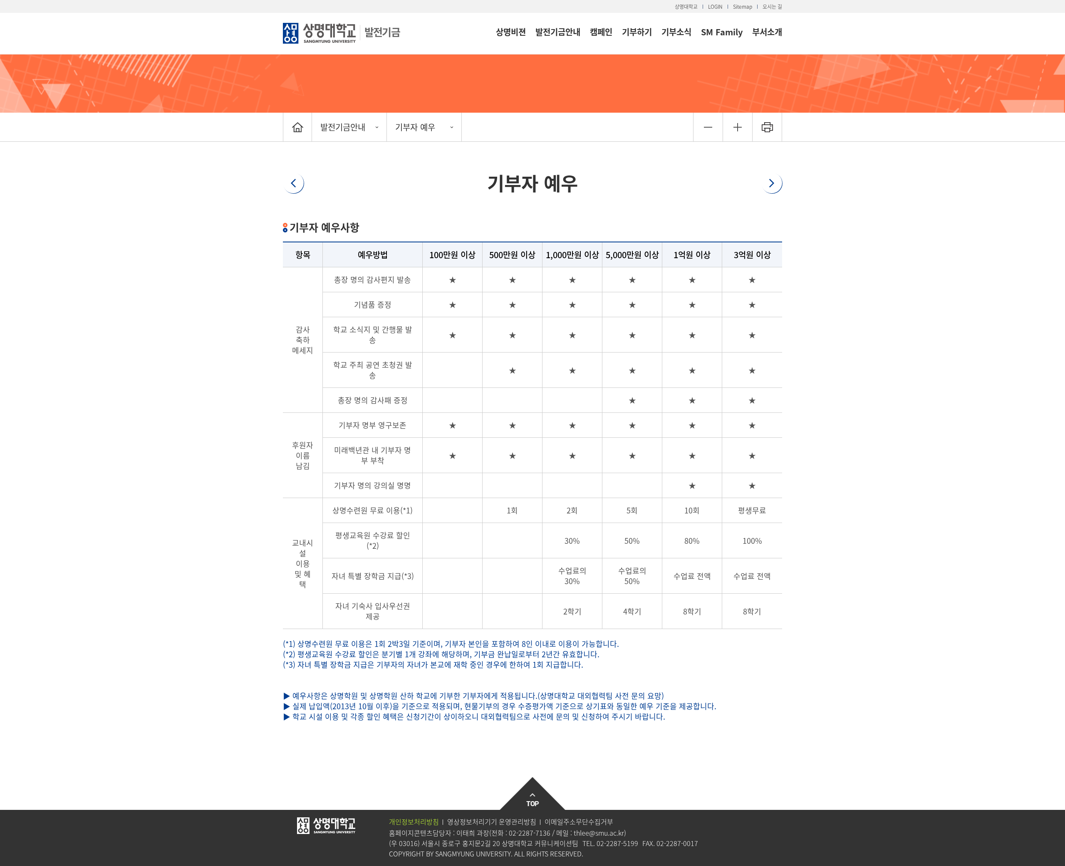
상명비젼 (511, 32)
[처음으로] (297, 127)
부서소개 (767, 32)
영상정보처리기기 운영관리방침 (491, 822)
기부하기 (637, 32)
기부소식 (676, 32)
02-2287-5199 (617, 843)
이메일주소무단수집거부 (579, 822)
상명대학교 (686, 6)
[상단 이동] (532, 794)
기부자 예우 (415, 127)
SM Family (722, 32)
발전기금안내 (557, 32)
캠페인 (601, 32)
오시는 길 (772, 6)
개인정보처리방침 (414, 822)
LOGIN (715, 6)
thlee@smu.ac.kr (599, 833)
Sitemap (742, 6)
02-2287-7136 (529, 833)
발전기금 (382, 31)
